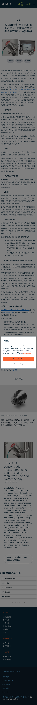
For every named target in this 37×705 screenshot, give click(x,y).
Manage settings (18, 364)
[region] (18, 352)
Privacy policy (27, 353)
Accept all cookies (18, 359)
